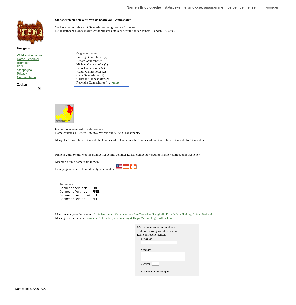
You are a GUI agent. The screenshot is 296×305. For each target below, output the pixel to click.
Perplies (113, 218)
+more (116, 82)
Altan (148, 214)
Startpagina (24, 70)
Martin (145, 218)
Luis (121, 218)
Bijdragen (23, 62)
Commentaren (26, 77)
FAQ (20, 66)
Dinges (154, 218)
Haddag (187, 214)
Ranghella (158, 214)
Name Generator (28, 59)
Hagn (136, 218)
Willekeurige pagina (29, 55)
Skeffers (139, 214)
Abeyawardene (123, 214)
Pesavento (107, 214)
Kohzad (207, 214)
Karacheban (173, 214)
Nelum (102, 218)
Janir (97, 214)
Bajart (128, 218)
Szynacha (92, 218)
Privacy (22, 73)
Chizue (197, 214)
